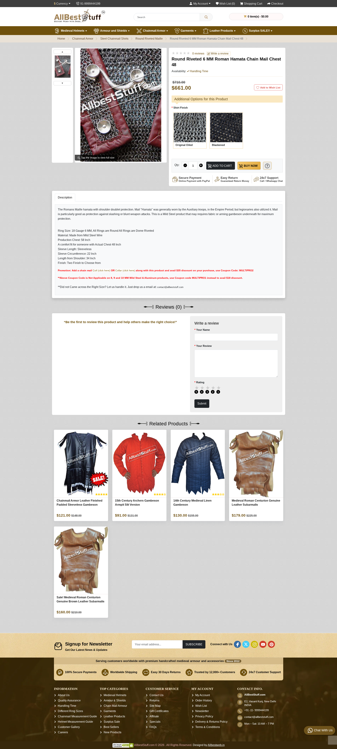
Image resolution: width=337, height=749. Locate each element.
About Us (64, 695)
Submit (201, 403)
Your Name (203, 329)
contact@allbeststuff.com (259, 717)
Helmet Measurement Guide (75, 721)
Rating (200, 382)
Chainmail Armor (154, 30)
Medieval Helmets (72, 30)
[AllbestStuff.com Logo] (79, 15)
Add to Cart (222, 165)
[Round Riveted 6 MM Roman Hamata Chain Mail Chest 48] (62, 66)
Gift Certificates (159, 711)
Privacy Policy (204, 716)
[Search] (206, 17)
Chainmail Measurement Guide (77, 716)
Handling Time (67, 705)
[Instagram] (254, 644)
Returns (154, 700)
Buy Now (250, 165)
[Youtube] (262, 644)
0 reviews (198, 53)
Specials (154, 721)
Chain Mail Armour (115, 705)
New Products (112, 732)
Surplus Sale (112, 721)
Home (61, 38)
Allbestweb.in (216, 745)
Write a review (219, 53)
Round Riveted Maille (149, 38)
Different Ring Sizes (70, 711)
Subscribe (194, 644)
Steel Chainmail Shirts (114, 38)
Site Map (155, 705)
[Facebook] (237, 644)
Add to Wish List (270, 87)
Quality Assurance (69, 700)
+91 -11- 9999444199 (256, 710)
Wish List (201, 705)
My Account (202, 695)
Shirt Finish (180, 107)
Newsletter (202, 711)
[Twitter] (245, 644)
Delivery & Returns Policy (211, 721)
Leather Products (221, 30)
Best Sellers (111, 727)
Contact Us (156, 695)
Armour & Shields (115, 700)
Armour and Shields (114, 30)
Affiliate (154, 716)
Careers (63, 732)
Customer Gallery (69, 727)
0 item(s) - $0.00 (257, 16)
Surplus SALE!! (259, 30)
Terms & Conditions (207, 727)
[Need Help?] (267, 165)
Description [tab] (65, 197)
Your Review (204, 345)
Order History (203, 700)
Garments (187, 30)
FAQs (153, 727)
